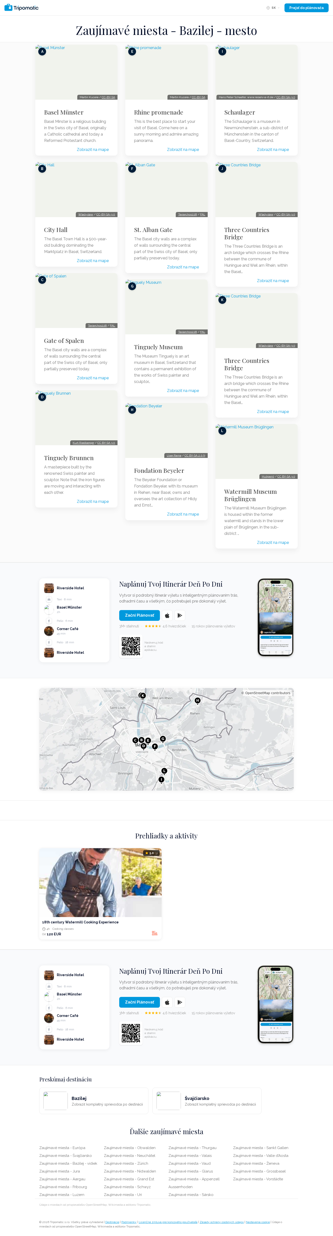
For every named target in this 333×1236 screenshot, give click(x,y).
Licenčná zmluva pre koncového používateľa (168, 1222)
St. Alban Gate (153, 229)
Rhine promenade (158, 112)
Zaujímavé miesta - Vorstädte (258, 1179)
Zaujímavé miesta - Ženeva (256, 1163)
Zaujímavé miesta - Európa (62, 1148)
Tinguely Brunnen (69, 457)
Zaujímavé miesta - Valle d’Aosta (260, 1155)
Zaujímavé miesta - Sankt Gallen (260, 1148)
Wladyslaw (85, 214)
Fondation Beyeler (159, 470)
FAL (112, 325)
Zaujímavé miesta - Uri (123, 1195)
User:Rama (174, 455)
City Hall (56, 229)
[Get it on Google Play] (180, 615)
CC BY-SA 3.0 (106, 442)
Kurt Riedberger (83, 442)
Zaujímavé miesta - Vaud (189, 1163)
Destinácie (112, 1222)
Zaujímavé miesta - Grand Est (129, 1179)
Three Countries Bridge (246, 233)
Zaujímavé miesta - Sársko (191, 1195)
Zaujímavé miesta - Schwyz (127, 1187)
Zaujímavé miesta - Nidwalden (130, 1171)
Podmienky (129, 1222)
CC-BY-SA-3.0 (105, 214)
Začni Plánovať (139, 615)
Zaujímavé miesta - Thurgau (192, 1148)
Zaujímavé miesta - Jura (59, 1171)
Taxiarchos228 (97, 325)
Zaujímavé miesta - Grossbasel (259, 1171)
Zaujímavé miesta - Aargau (62, 1179)
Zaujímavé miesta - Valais (190, 1155)
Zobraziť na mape (93, 149)
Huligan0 (268, 476)
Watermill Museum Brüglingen (250, 495)
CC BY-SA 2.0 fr (195, 455)
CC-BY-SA (108, 97)
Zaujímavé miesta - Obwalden (130, 1148)
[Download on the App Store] (167, 615)
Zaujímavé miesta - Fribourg (63, 1187)
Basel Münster (64, 112)
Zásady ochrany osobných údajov (222, 1222)
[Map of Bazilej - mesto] (166, 739)
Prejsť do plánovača (306, 8)
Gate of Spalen (64, 340)
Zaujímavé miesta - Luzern (61, 1195)
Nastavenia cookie (258, 1222)
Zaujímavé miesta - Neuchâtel (129, 1155)
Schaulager (239, 112)
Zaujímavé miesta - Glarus (190, 1171)
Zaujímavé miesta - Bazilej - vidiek (68, 1163)
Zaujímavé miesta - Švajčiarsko (65, 1155)
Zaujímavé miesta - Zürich (126, 1163)
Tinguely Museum (158, 346)
